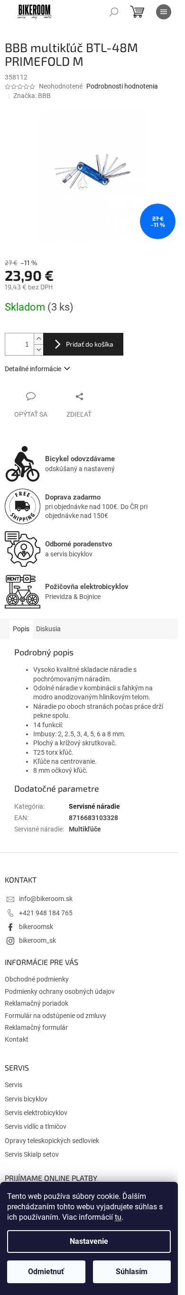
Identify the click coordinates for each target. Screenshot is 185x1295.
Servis (13, 1085)
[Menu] (163, 11)
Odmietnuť (46, 1271)
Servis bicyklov (26, 1099)
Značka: (32, 95)
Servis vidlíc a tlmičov (35, 1126)
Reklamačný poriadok (36, 1003)
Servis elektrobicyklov (36, 1112)
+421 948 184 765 (46, 913)
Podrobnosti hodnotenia (122, 86)
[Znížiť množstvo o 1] (38, 349)
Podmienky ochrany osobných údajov (60, 991)
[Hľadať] (113, 11)
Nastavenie (89, 1241)
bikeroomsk (36, 926)
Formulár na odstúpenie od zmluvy (55, 1015)
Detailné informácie (33, 369)
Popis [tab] (21, 629)
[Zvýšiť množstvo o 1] (38, 338)
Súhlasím (132, 1271)
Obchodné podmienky (37, 979)
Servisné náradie (94, 806)
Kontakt (16, 1039)
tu (118, 1217)
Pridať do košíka (89, 344)
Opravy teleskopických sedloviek (52, 1140)
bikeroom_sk (37, 940)
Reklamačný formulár (36, 1027)
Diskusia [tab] (48, 629)
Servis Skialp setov (32, 1154)
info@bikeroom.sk (46, 898)
